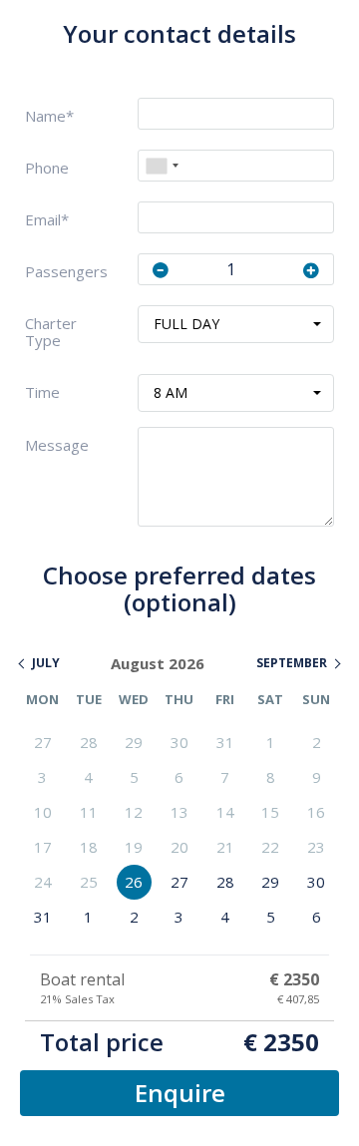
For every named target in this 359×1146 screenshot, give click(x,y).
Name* (49, 116)
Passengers (66, 271)
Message (57, 445)
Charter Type (51, 332)
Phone (47, 168)
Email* (47, 219)
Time (42, 392)
